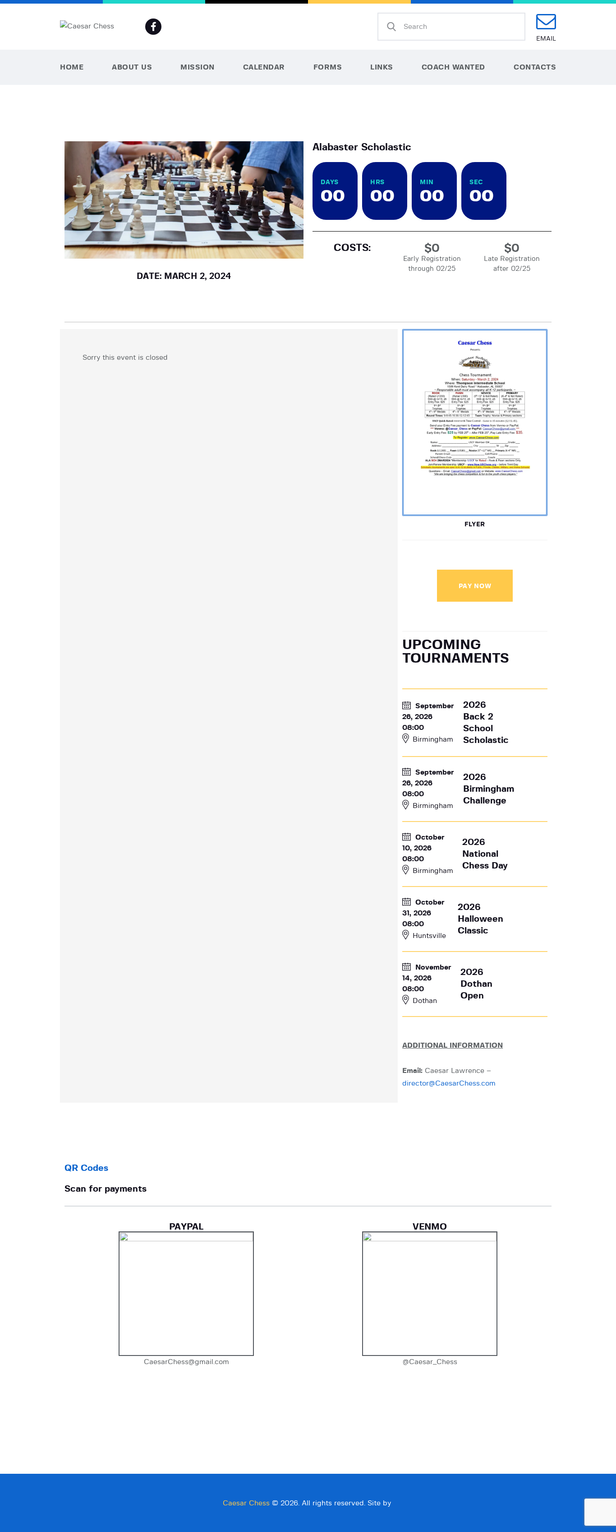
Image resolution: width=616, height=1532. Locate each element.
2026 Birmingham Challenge (488, 789)
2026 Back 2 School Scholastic (486, 723)
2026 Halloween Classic (480, 919)
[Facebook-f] (153, 27)
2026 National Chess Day (485, 854)
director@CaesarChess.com (449, 1083)
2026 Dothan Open (476, 984)
